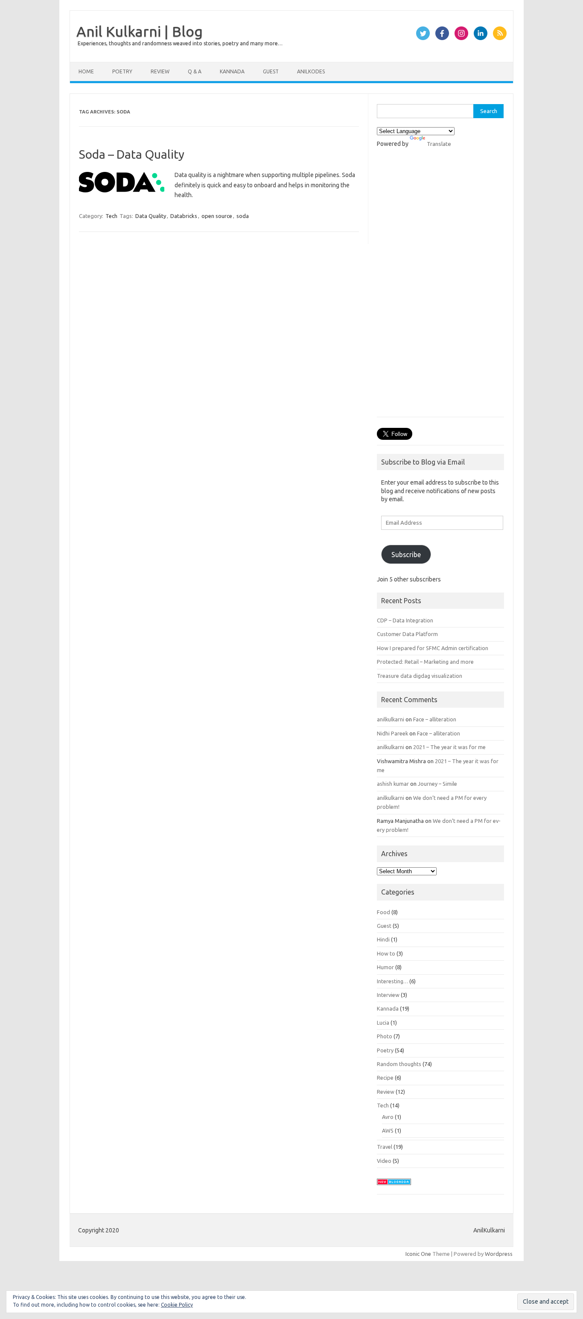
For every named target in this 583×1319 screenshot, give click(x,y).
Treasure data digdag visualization (419, 676)
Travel (384, 1147)
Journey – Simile (437, 784)
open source (216, 216)
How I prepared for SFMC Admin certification (432, 648)
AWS (388, 1130)
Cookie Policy (177, 1304)
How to (386, 953)
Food (383, 912)
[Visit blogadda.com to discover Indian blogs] (394, 1187)
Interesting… (392, 981)
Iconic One (418, 1254)
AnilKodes (311, 71)
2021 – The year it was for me (449, 747)
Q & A (194, 71)
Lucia (383, 1023)
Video (384, 1161)
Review (160, 71)
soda (242, 216)
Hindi (383, 939)
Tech (111, 216)
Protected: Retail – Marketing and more (425, 662)
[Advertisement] (440, 287)
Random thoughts (399, 1064)
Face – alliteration (434, 719)
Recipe (385, 1078)
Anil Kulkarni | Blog (139, 31)
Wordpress (499, 1254)
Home (86, 71)
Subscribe (406, 554)
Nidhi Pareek (392, 733)
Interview (388, 995)
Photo (384, 1036)
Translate (439, 143)
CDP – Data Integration (405, 620)
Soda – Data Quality (131, 154)
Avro (388, 1117)
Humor (385, 967)
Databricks (183, 216)
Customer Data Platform (407, 634)
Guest (271, 71)
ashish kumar (393, 784)
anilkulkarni (390, 719)
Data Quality (150, 216)
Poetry (122, 71)
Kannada (232, 71)
